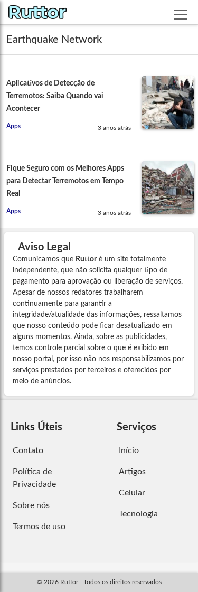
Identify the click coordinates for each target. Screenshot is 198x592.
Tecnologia (138, 514)
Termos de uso (39, 526)
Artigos (132, 471)
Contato (28, 450)
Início (129, 450)
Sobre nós (31, 505)
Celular (132, 492)
